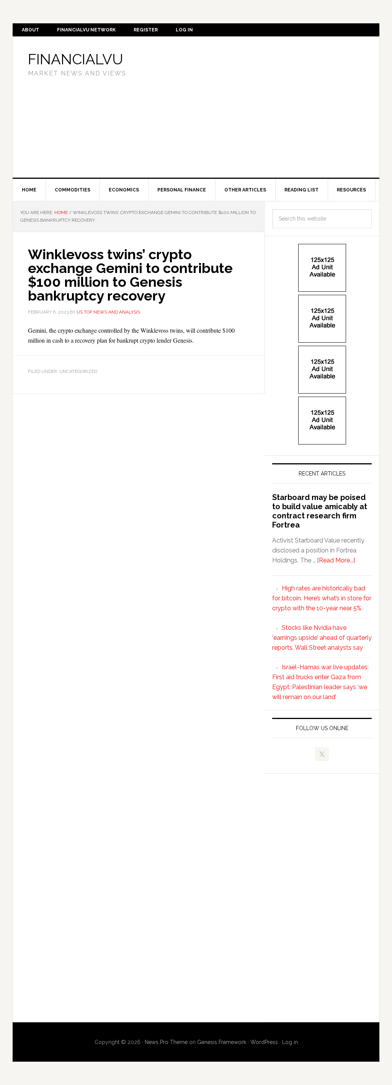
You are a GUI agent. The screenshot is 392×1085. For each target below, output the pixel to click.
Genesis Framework (221, 1042)
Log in (290, 1042)
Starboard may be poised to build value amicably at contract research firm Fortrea (319, 511)
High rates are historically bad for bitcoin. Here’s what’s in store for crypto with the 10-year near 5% (321, 598)
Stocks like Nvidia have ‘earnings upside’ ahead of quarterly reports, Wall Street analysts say (322, 637)
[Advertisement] (267, 105)
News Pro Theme (166, 1042)
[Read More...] (336, 560)
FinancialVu (75, 59)
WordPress (264, 1042)
